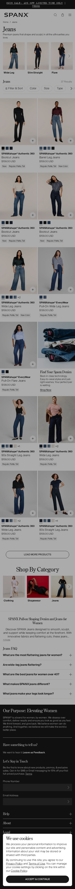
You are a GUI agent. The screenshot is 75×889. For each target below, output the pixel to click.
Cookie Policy (19, 870)
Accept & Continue (37, 879)
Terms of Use (37, 863)
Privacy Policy (14, 863)
